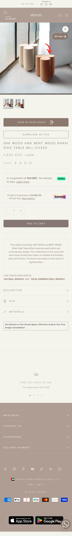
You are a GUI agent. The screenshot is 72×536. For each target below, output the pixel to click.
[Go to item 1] (8, 104)
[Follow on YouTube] (32, 469)
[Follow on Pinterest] (23, 469)
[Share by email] (30, 163)
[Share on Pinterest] (25, 163)
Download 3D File (36, 134)
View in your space (31, 122)
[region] (36, 380)
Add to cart (36, 223)
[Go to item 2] (19, 104)
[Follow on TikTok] (41, 469)
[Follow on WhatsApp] (60, 469)
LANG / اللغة (34, 484)
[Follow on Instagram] (14, 469)
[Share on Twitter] (20, 163)
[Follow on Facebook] (5, 469)
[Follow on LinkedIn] (50, 469)
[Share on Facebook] (15, 163)
